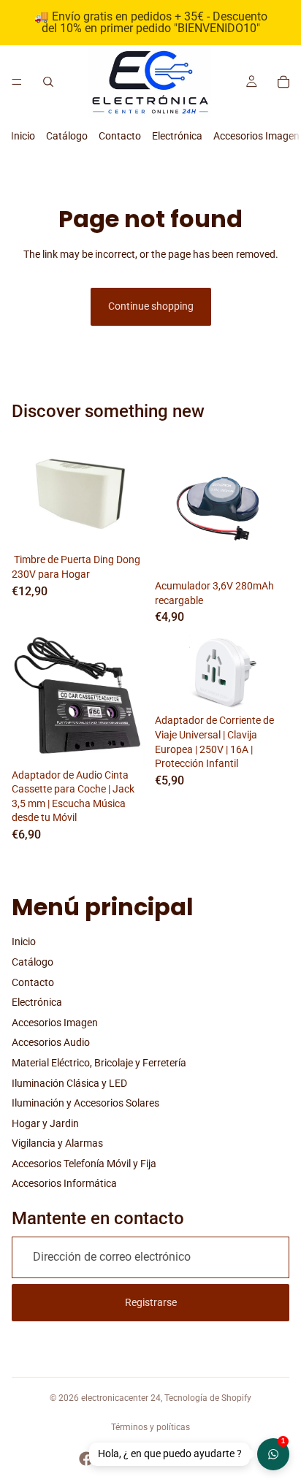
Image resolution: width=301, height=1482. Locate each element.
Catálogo (67, 136)
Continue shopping (151, 306)
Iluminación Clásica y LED (69, 1083)
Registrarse (151, 1302)
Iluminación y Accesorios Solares (85, 1103)
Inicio (23, 136)
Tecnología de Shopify (207, 1398)
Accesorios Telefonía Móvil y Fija (84, 1163)
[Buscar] (48, 82)
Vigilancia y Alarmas (57, 1143)
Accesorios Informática (64, 1183)
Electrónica (177, 136)
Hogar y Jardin (45, 1123)
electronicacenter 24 (121, 1398)
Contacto (120, 136)
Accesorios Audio (51, 1042)
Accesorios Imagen (256, 136)
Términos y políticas (150, 1427)
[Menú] (17, 82)
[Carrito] (283, 82)
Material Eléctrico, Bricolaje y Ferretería (99, 1063)
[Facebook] (86, 1458)
